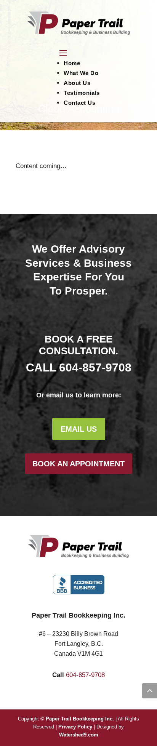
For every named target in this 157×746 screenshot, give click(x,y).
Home (72, 63)
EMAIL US (79, 429)
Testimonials (81, 93)
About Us (77, 83)
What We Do (81, 73)
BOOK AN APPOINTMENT (78, 463)
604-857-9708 (95, 367)
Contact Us (79, 102)
